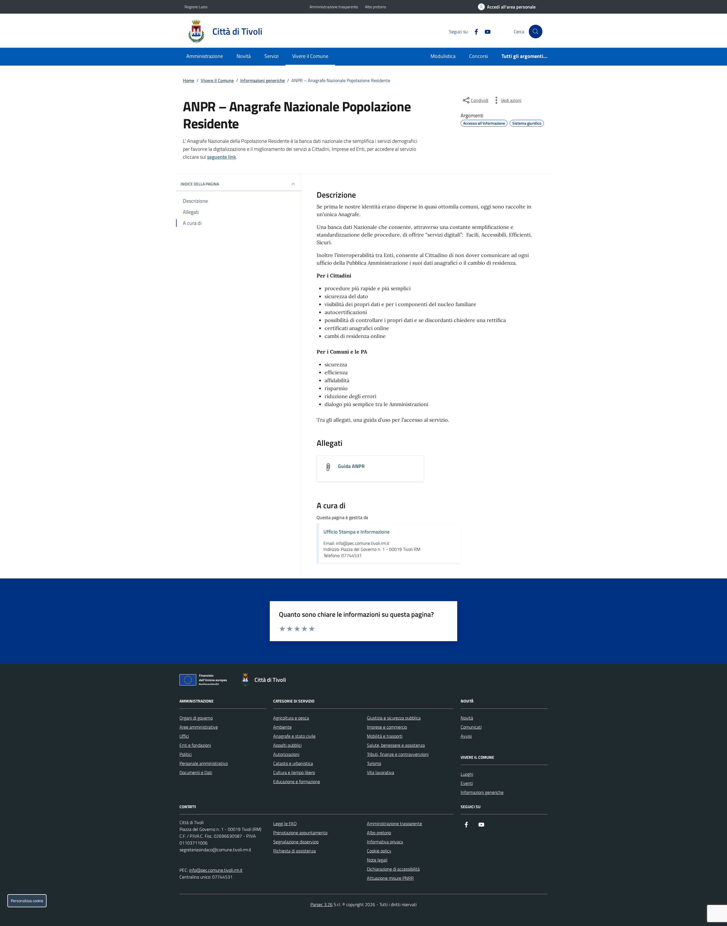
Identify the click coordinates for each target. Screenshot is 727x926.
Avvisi (466, 736)
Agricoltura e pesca (291, 717)
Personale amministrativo (203, 763)
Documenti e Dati (195, 772)
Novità (244, 56)
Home (188, 80)
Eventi (467, 783)
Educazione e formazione (296, 781)
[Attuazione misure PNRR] (204, 681)
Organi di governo (196, 717)
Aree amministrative (198, 727)
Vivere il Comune (310, 56)
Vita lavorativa (380, 772)
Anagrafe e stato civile (294, 736)
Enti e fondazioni (195, 745)
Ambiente (282, 727)
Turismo (374, 763)
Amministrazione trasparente (334, 7)
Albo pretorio (375, 7)
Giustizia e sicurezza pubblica (394, 717)
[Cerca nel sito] (535, 31)
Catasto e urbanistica (293, 763)
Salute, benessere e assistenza (396, 745)
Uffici (184, 736)
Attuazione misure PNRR (390, 878)
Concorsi (478, 56)
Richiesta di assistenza (294, 850)
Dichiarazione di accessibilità (393, 869)
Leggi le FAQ (285, 823)
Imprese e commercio (387, 727)
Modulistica (443, 56)
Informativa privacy (385, 841)
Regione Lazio (196, 7)
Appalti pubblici (287, 745)
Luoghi (467, 774)
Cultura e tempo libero (294, 772)
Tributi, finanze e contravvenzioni (398, 754)
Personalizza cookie (27, 901)
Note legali (377, 859)
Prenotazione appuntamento (300, 832)
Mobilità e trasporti (384, 736)
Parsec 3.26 (321, 904)
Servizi (271, 56)
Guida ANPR (351, 466)
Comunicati (471, 727)
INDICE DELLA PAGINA (200, 184)
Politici (185, 754)
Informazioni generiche (262, 80)
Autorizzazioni (286, 754)
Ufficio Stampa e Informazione (356, 532)
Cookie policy (379, 850)
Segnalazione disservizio (296, 841)
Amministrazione (204, 56)
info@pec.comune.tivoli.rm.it (216, 870)
